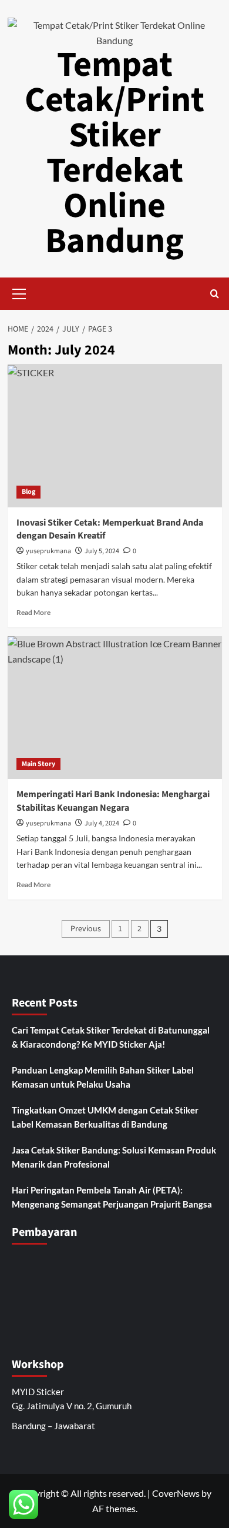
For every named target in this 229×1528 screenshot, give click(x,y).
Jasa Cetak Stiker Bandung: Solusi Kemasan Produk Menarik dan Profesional (114, 1157)
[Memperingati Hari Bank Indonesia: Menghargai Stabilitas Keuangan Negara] (115, 707)
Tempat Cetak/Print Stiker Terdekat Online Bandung (114, 153)
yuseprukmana (48, 551)
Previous (85, 929)
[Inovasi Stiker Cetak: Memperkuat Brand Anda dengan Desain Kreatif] (115, 435)
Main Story (38, 764)
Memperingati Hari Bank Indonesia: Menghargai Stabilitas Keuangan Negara (113, 801)
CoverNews (176, 1493)
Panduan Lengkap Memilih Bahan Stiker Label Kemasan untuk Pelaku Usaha (103, 1077)
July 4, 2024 (102, 823)
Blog (28, 492)
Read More (33, 612)
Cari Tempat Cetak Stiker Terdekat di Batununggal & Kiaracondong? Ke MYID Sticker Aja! (111, 1037)
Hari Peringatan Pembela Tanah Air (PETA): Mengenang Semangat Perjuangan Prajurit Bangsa (112, 1197)
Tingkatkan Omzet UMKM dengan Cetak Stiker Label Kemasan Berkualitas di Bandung (105, 1117)
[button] (19, 292)
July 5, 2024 (102, 551)
